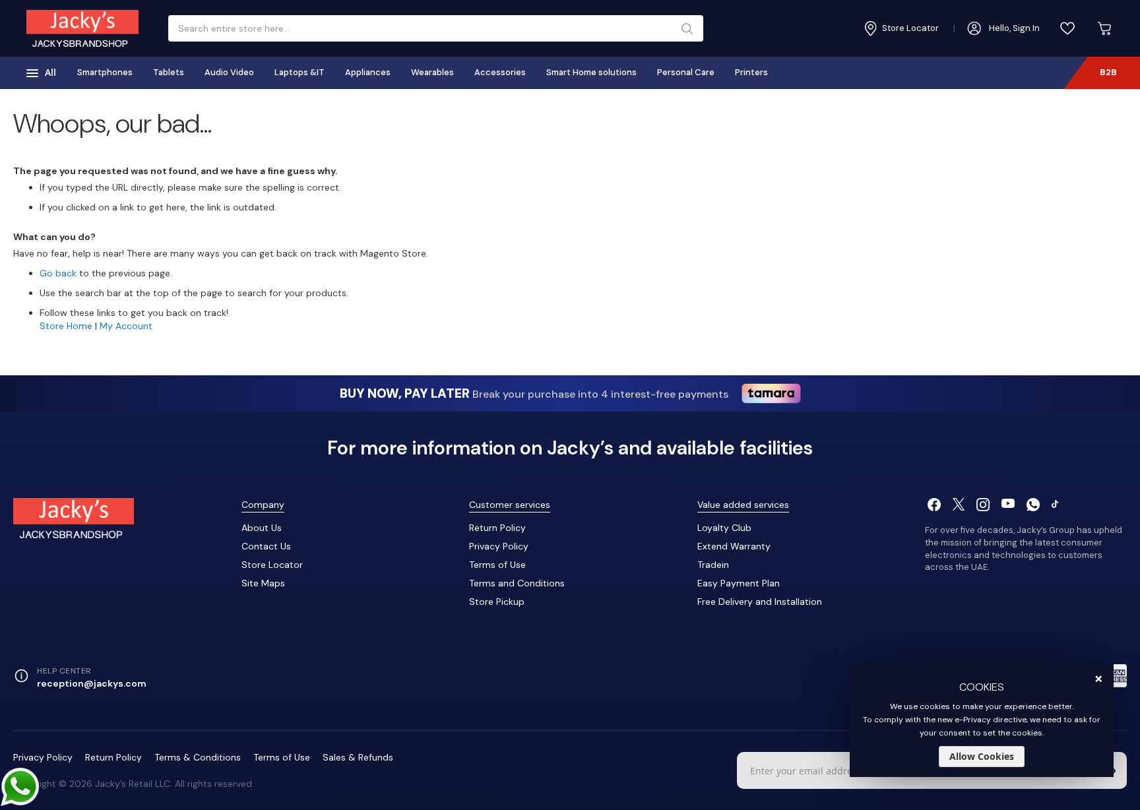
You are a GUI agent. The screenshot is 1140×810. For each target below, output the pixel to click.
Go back (58, 273)
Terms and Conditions (517, 583)
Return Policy (497, 528)
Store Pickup (496, 602)
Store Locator (272, 565)
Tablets (168, 72)
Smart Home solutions (591, 72)
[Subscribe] (1113, 770)
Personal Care (685, 72)
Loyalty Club (724, 528)
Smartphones (105, 72)
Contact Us (266, 546)
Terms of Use (497, 565)
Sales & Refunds (358, 757)
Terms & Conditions (197, 757)
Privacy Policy (498, 546)
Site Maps (263, 583)
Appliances (368, 72)
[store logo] (82, 28)
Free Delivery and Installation (759, 602)
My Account (126, 326)
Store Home (66, 326)
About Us (261, 528)
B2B (1108, 72)
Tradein (713, 565)
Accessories (500, 72)
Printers (751, 72)
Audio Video (229, 72)
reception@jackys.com (91, 683)
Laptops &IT (299, 72)
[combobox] (430, 28)
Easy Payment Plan (738, 583)
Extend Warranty (734, 546)
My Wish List (1067, 28)
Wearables (432, 72)
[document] (982, 720)
